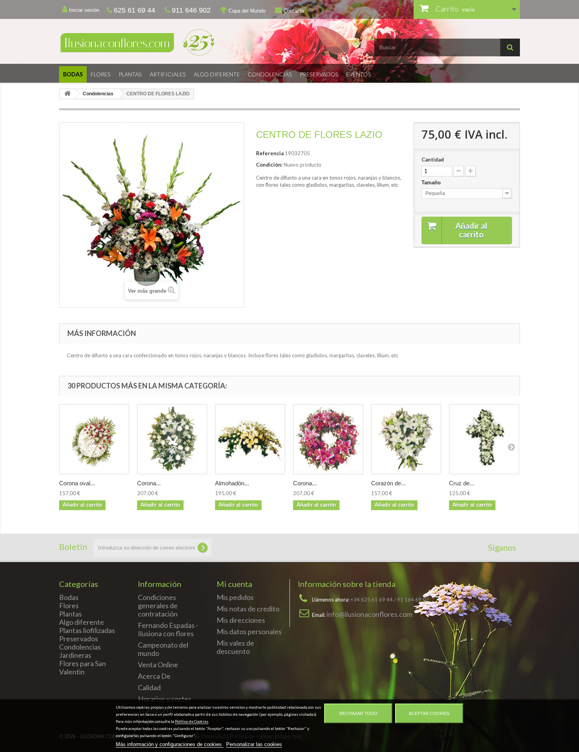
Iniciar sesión (83, 10)
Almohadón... (232, 483)
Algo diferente (217, 74)
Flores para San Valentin (82, 667)
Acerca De (154, 676)
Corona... (149, 483)
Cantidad (432, 159)
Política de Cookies (191, 721)
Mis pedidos (235, 597)
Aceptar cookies (429, 713)
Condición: (269, 165)
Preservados (319, 74)
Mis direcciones (241, 620)
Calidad (149, 687)
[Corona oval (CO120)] (94, 439)
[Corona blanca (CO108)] (172, 439)
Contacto (293, 11)
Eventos (358, 74)
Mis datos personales (249, 631)
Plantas (130, 74)
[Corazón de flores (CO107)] (406, 439)
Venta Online (158, 664)
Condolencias (270, 74)
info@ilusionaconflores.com (369, 614)
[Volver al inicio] (67, 94)
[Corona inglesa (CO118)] (328, 439)
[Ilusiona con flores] (171, 42)
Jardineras (75, 655)
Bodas (73, 74)
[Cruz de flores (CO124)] (484, 439)
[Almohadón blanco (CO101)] (250, 439)
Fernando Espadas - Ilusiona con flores (168, 629)
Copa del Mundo (246, 11)
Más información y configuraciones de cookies (169, 744)
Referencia (270, 153)
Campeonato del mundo (163, 649)
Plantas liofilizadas (87, 630)
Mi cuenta (234, 584)
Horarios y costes (164, 698)
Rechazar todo (358, 713)
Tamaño (431, 183)
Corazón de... (388, 483)
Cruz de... (461, 483)
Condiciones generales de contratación (158, 605)
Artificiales (168, 74)
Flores (101, 74)
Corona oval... (77, 483)
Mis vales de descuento (235, 647)
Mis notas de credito (248, 608)
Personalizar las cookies (254, 744)
